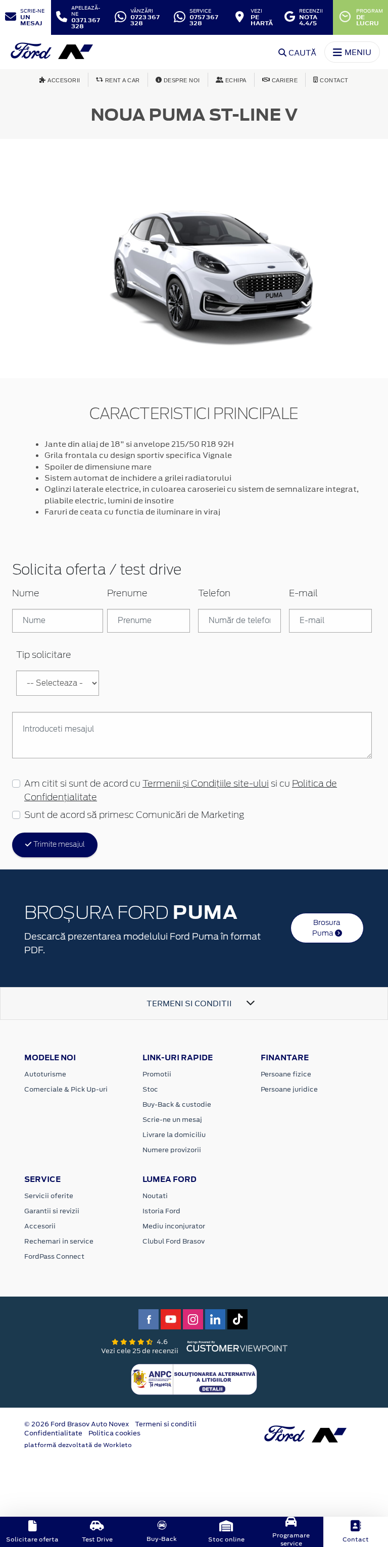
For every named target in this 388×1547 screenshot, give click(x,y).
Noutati (155, 1196)
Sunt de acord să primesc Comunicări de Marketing (134, 815)
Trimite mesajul (58, 844)
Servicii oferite (48, 1196)
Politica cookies (114, 1433)
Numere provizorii (171, 1150)
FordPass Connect (54, 1256)
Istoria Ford (161, 1211)
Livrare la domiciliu (174, 1135)
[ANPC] (194, 1378)
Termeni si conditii (166, 1424)
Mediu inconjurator (173, 1226)
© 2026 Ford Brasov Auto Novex (76, 1424)
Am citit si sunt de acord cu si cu (180, 791)
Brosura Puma (326, 927)
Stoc (150, 1089)
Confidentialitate (53, 1433)
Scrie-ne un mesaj (172, 1119)
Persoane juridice (289, 1089)
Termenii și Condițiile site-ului (205, 784)
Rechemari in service (58, 1241)
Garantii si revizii (51, 1211)
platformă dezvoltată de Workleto (78, 1445)
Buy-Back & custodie (176, 1104)
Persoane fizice (286, 1074)
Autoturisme (45, 1074)
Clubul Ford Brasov (173, 1241)
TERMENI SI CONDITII (189, 1003)
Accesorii (40, 1226)
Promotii (156, 1074)
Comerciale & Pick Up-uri (66, 1089)
